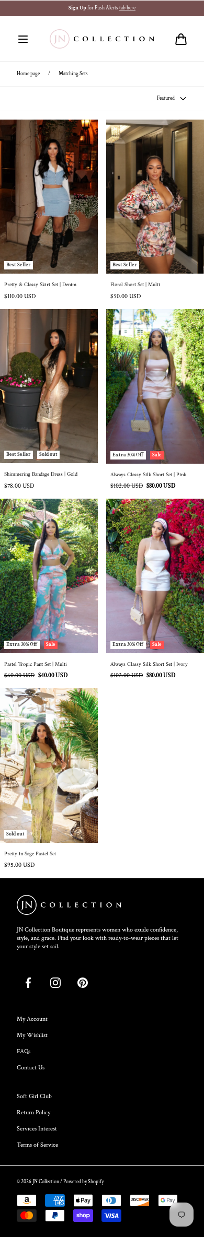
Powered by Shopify (83, 1182)
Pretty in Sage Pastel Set (30, 854)
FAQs (23, 1051)
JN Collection (45, 1182)
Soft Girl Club (34, 1096)
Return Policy (33, 1112)
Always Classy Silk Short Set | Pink (148, 475)
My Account (32, 1019)
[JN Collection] (102, 39)
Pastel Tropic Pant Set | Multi (35, 665)
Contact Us (30, 1067)
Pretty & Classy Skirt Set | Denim (40, 285)
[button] (23, 39)
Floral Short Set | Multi (135, 285)
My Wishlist (32, 1035)
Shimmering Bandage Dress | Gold (40, 475)
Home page (28, 73)
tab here (127, 7)
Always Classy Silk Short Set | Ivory (149, 665)
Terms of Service (37, 1145)
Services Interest (37, 1129)
